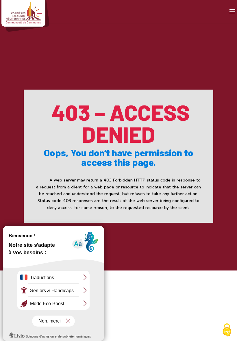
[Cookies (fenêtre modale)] (227, 330)
